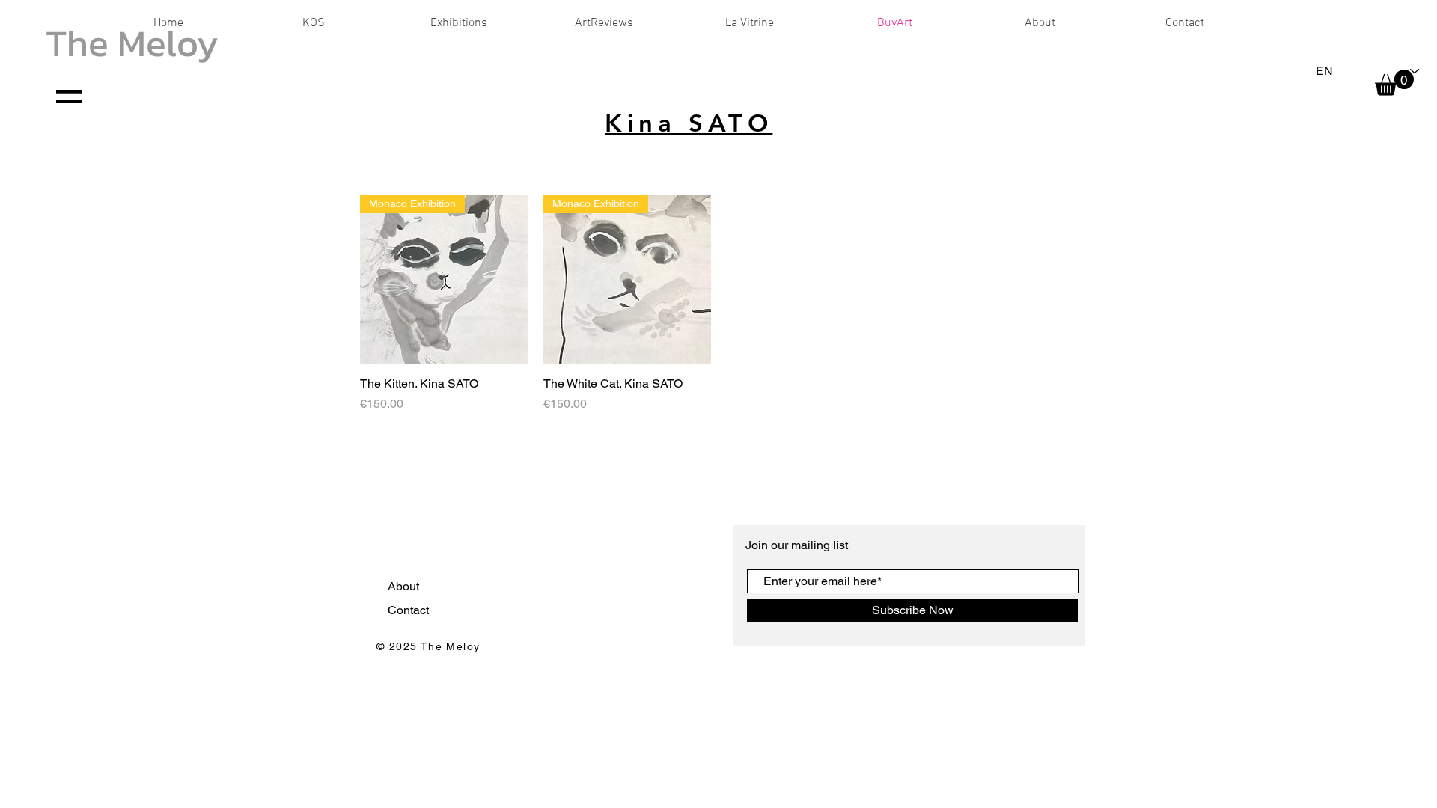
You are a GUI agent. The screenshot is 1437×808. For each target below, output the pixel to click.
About (405, 586)
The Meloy (132, 43)
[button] (1394, 83)
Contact (410, 610)
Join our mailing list (798, 545)
